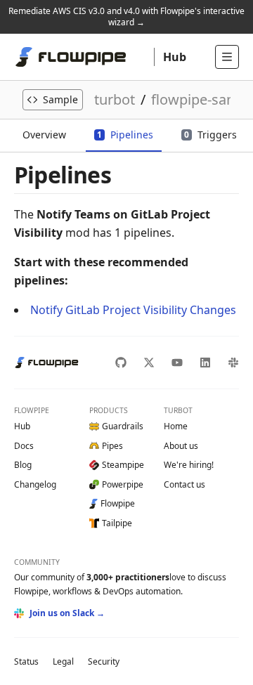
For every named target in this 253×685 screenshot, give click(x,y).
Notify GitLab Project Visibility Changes (133, 310)
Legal (63, 661)
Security (103, 661)
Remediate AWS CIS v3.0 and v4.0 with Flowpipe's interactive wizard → (126, 16)
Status (26, 661)
